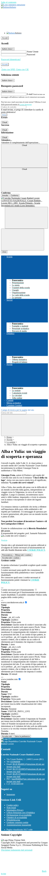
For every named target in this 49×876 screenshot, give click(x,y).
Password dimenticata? (11, 59)
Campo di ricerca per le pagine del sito (17, 410)
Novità (9, 439)
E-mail (30, 94)
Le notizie (11, 442)
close (4, 252)
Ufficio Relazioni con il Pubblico (21, 812)
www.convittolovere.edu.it (12, 602)
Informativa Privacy (15, 810)
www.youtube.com (9, 679)
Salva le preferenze (22, 736)
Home (9, 437)
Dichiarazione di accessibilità (19, 815)
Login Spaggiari (26, 104)
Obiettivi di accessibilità (17, 817)
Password (31, 54)
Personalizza (7, 555)
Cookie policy (13, 805)
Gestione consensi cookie (17, 822)
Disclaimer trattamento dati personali (16, 850)
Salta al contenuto (8, 2)
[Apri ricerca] (26, 218)
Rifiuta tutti (23, 555)
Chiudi (4, 122)
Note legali (11, 807)
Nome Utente (32, 51)
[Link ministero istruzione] (13, 5)
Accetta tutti (10, 558)
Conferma (14, 195)
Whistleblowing (13, 820)
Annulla (5, 195)
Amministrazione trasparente (19, 825)
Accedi (5, 38)
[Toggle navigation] (22, 239)
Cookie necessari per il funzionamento (17, 590)
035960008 (15, 762)
